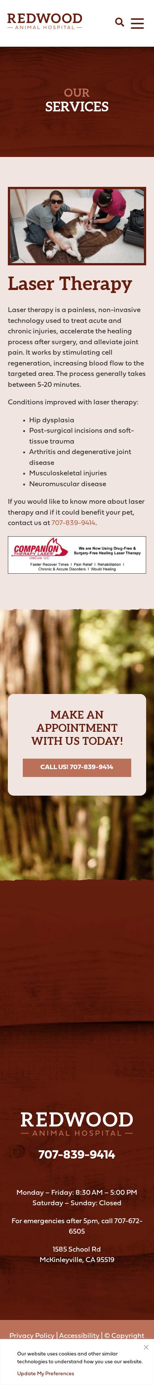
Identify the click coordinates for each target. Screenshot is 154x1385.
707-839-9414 (73, 523)
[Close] (146, 1345)
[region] (77, 1362)
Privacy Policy (32, 1336)
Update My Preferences (45, 1374)
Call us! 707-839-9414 (76, 767)
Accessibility (79, 1336)
